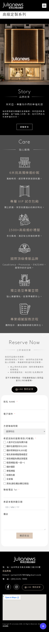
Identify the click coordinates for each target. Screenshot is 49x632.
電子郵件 (8, 414)
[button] (44, 6)
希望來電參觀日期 (13, 502)
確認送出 (24, 535)
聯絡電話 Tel (10, 490)
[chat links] (43, 626)
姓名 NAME (9, 402)
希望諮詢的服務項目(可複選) (19, 439)
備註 (6, 514)
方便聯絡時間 (11, 426)
